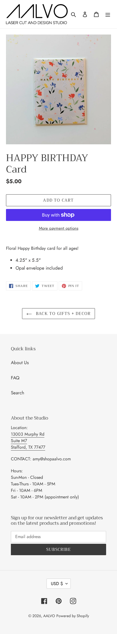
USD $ (57, 583)
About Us (20, 362)
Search (17, 392)
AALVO (49, 616)
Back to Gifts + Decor (63, 313)
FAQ (15, 377)
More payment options (58, 228)
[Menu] (107, 14)
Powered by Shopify (72, 616)
